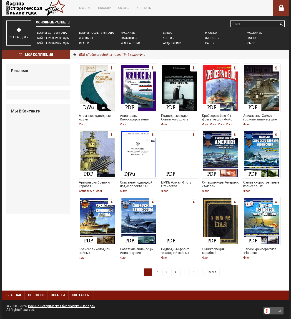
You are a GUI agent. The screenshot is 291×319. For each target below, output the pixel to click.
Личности (212, 38)
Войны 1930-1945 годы (53, 43)
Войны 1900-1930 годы (53, 38)
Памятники (129, 38)
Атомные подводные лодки (95, 117)
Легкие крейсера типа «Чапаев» (259, 251)
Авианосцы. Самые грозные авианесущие (260, 117)
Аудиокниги (172, 43)
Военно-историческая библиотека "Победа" (36, 8)
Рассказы (128, 32)
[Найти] (281, 23)
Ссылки (124, 8)
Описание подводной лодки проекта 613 (136, 184)
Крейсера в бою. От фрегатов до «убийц (217, 117)
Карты (209, 43)
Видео (167, 32)
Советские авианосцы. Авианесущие (137, 251)
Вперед (211, 272)
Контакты (144, 8)
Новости (104, 8)
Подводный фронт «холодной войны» (175, 251)
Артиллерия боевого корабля (94, 184)
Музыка (211, 32)
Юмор (251, 43)
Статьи (84, 43)
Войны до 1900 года (52, 32)
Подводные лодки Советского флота (174, 117)
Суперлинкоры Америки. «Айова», (220, 184)
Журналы (86, 38)
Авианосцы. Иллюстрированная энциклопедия (135, 118)
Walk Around (130, 43)
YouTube (169, 38)
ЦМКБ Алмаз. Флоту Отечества (176, 184)
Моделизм (255, 32)
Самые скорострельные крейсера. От (261, 184)
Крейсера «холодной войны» (94, 251)
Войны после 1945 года (96, 32)
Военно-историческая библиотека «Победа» (61, 306)
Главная (85, 8)
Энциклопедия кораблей (213, 251)
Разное (252, 38)
